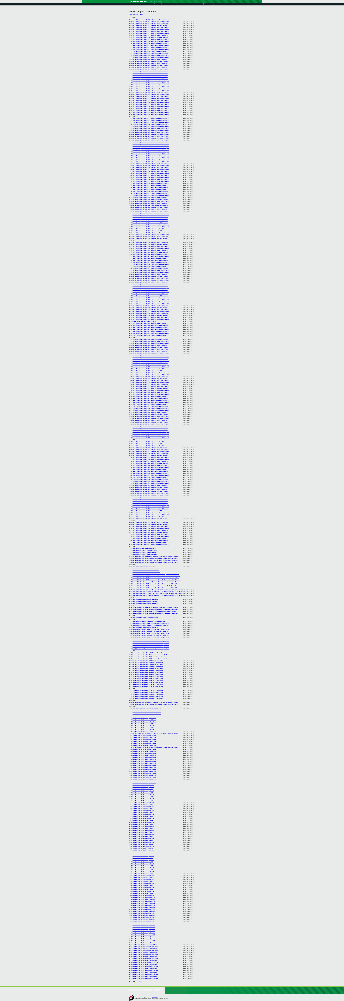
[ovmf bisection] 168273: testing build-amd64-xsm (145, 942)
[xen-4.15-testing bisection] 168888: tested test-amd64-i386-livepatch (150, 499)
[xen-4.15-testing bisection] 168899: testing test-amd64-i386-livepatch (150, 469)
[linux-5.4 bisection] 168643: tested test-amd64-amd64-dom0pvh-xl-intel (150, 647)
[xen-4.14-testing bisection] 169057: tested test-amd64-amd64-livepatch (150, 86)
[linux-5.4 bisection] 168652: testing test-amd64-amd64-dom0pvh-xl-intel (150, 637)
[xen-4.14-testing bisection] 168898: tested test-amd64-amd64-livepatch (150, 467)
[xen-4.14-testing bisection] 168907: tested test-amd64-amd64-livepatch (150, 438)
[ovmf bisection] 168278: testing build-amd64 (143, 925)
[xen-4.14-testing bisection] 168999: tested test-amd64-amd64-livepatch (150, 234)
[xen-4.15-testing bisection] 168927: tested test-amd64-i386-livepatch (150, 398)
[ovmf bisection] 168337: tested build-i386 (142, 808)
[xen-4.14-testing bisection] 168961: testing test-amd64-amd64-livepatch (150, 331)
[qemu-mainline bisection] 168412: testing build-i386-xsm (146, 710)
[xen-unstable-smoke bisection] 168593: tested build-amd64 (147, 692)
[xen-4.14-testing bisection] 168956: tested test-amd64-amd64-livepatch (150, 343)
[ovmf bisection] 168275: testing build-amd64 (143, 937)
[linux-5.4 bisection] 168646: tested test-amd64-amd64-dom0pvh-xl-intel (150, 643)
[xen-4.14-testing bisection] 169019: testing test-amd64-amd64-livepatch (150, 201)
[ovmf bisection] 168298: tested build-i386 (142, 873)
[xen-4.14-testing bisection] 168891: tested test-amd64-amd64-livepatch (150, 483)
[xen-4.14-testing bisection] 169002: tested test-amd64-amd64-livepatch (150, 227)
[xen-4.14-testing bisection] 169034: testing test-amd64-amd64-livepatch (150, 152)
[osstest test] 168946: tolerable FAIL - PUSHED (144, 321)
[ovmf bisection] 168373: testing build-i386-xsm (144, 739)
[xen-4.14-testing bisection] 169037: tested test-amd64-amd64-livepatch (150, 138)
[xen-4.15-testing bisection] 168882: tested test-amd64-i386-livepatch (150, 518)
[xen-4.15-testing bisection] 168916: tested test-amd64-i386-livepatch (150, 422)
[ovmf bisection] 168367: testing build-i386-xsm (144, 753)
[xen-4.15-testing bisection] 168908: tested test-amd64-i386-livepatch (150, 443)
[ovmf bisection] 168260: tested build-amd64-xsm (144, 972)
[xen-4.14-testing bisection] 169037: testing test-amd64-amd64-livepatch (150, 144)
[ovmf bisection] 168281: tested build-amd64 (143, 911)
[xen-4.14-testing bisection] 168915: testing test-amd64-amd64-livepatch (150, 432)
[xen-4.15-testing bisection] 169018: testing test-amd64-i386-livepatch (150, 203)
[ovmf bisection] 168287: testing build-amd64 (143, 897)
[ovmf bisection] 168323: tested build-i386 (142, 832)
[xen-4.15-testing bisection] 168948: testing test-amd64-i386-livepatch (150, 369)
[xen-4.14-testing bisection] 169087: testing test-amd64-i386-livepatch (150, 23)
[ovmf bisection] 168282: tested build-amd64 (143, 907)
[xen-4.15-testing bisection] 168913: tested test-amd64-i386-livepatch (150, 430)
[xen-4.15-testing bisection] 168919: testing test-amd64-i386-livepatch (150, 420)
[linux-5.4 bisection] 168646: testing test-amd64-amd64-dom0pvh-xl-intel (150, 645)
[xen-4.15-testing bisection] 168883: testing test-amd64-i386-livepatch (150, 516)
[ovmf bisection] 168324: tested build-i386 (142, 828)
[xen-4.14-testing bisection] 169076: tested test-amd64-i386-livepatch (150, 37)
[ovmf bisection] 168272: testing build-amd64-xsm (145, 946)
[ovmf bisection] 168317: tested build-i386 (142, 844)
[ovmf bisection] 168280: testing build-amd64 (143, 917)
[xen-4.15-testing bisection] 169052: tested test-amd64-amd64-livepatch (150, 98)
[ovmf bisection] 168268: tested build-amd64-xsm (144, 956)
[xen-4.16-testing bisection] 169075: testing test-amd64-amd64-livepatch (150, 55)
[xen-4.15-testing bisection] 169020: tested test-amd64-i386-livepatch (150, 191)
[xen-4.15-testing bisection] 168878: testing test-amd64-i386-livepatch (150, 538)
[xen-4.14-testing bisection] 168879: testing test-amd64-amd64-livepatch (150, 534)
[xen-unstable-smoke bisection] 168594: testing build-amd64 (147, 690)
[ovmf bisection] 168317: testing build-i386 (143, 846)
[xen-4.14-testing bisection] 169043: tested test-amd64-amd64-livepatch (150, 122)
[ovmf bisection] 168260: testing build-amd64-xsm (145, 974)
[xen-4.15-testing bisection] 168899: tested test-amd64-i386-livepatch (150, 463)
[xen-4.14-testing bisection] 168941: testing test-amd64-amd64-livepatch (150, 386)
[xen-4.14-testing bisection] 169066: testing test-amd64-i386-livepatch (150, 71)
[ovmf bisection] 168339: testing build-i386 (143, 806)
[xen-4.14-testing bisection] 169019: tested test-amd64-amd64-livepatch (150, 195)
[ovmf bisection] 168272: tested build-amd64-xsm (144, 944)
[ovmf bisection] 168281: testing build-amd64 (143, 913)
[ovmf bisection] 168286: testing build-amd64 (143, 901)
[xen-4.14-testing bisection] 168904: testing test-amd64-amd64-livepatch (150, 457)
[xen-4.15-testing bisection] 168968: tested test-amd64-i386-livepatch (150, 307)
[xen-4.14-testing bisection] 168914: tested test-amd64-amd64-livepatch (150, 434)
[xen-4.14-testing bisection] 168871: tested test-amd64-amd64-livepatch (150, 536)
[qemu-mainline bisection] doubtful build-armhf (144, 566)
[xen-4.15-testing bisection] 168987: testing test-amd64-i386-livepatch (150, 274)
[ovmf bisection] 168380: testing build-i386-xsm (144, 722)
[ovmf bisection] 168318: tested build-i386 (142, 840)
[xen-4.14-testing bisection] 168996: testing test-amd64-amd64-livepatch (150, 254)
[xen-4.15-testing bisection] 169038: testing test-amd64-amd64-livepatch (150, 140)
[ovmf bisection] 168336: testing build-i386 (143, 814)
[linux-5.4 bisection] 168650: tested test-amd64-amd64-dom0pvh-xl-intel (150, 639)
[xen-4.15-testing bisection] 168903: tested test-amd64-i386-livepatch (150, 455)
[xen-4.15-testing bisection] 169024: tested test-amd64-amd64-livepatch (150, 173)
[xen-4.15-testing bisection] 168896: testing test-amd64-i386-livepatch (150, 477)
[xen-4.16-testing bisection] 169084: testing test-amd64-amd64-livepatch (150, 27)
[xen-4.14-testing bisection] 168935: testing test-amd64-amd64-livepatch (150, 392)
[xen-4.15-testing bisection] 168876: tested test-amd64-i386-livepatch (150, 540)
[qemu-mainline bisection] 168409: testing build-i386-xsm (146, 714)
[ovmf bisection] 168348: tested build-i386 (142, 789)
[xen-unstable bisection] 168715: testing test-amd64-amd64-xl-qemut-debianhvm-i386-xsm (155, 613)
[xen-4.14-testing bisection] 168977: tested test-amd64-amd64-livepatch (150, 292)
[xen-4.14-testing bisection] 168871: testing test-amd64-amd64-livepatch (150, 544)
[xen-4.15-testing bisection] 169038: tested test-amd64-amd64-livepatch (150, 134)
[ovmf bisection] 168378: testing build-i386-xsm (144, 729)
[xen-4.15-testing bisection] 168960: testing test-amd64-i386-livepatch (150, 335)
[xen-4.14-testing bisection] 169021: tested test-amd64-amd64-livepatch (150, 181)
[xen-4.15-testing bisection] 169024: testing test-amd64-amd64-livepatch (150, 183)
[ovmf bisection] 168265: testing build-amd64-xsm (145, 966)
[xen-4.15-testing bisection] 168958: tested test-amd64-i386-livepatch (150, 339)
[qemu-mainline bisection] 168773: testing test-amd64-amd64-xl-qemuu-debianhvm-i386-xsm (156, 580)
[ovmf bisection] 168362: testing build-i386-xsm (144, 765)
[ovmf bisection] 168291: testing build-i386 (143, 891)
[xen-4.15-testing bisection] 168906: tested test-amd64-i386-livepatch (150, 447)
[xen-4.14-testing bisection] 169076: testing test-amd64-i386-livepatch (150, 51)
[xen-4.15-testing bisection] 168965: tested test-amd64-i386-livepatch (150, 315)
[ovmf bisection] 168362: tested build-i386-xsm (144, 763)
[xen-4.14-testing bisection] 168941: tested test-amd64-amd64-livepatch (150, 382)
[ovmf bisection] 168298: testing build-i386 (143, 875)
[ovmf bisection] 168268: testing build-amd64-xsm (145, 958)
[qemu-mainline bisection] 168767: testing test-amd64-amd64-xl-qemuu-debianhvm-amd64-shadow (157, 591)
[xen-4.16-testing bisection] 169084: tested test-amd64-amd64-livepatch (150, 21)
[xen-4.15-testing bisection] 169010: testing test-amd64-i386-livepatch (150, 217)
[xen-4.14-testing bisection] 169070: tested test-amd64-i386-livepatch (150, 61)
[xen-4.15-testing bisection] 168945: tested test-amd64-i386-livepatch (150, 370)
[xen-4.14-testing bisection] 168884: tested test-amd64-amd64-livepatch (150, 507)
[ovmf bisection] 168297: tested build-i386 (142, 877)
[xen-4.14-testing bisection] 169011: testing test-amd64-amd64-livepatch (150, 213)
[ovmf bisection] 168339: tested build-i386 (142, 804)
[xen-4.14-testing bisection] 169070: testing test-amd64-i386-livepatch (150, 63)
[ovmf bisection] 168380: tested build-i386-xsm (144, 720)
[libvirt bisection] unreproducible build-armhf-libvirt (145, 603)
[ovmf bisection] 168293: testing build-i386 (143, 883)
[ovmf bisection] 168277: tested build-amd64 (143, 927)
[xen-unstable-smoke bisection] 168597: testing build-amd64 (147, 676)
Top (137, 14)
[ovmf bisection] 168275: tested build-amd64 (143, 935)
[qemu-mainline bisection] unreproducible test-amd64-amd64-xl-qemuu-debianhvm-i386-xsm (155, 574)
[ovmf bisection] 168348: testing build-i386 (143, 791)
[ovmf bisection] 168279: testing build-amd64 (143, 921)
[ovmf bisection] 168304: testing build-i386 (143, 864)
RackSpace (154, 997)
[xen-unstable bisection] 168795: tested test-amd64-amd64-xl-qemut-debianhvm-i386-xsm (155, 560)
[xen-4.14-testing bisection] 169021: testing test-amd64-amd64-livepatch (150, 193)
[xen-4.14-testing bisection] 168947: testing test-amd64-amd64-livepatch (150, 372)
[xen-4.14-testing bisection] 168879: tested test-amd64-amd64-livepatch (150, 528)
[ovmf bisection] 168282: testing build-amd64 (143, 909)
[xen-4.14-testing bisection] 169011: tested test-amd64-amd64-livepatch (150, 205)
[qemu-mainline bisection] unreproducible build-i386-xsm (146, 708)
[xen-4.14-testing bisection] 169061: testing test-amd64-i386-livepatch (150, 79)
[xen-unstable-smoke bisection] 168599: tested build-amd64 (147, 666)
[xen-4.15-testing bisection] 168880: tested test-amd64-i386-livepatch (150, 524)
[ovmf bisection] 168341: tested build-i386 (142, 800)
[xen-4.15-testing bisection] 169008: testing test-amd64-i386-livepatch (150, 221)
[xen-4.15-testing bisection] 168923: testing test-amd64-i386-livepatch (150, 412)
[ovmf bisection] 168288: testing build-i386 (143, 895)
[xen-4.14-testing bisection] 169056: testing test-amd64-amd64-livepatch (150, 92)
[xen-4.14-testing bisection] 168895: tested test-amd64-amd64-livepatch (150, 475)
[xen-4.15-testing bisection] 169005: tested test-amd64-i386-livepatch (150, 223)
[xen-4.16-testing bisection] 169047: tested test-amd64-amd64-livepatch (150, 57)
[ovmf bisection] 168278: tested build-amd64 (143, 923)
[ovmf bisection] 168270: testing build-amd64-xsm (145, 950)
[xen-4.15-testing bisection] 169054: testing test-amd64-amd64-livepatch (150, 96)
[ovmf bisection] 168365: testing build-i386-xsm (144, 757)
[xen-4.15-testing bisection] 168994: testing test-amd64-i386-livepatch (150, 258)
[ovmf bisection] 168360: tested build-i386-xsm (144, 767)
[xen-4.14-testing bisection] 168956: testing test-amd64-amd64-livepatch (150, 349)
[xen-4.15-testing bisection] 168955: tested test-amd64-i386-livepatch (150, 347)
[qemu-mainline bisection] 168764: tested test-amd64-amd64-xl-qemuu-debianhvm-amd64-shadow (157, 593)
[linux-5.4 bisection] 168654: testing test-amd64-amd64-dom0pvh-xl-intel (150, 633)
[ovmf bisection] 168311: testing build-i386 (143, 850)
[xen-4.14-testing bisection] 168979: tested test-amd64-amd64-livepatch (150, 280)
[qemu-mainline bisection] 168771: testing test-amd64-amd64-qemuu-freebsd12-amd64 (154, 587)
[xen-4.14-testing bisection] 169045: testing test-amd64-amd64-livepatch (150, 120)
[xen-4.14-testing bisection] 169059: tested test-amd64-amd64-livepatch (150, 83)
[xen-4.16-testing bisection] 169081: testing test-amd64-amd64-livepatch (150, 39)
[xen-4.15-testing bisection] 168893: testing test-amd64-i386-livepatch (150, 489)
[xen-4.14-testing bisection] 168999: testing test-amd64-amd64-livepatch (150, 246)
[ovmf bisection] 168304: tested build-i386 (142, 862)
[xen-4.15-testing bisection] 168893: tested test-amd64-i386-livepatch (150, 487)
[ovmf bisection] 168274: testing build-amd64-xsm (145, 939)
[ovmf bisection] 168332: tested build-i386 (142, 820)
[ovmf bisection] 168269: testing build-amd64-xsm (145, 954)
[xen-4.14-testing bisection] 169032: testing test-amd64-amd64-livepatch (150, 159)
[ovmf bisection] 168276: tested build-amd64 (143, 931)
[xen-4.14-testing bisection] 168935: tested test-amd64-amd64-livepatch (150, 390)
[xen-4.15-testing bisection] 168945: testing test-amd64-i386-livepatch (150, 376)
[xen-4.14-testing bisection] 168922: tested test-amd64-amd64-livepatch (150, 410)
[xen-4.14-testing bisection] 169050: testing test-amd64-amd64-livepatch (150, 110)
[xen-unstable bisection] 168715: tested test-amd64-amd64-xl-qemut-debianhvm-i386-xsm (155, 611)
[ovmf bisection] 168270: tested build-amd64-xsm (144, 948)
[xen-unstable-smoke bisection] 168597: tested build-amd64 (147, 674)
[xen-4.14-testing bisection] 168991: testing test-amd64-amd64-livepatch (150, 262)
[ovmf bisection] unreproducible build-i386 (143, 785)
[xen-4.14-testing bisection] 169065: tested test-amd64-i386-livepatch (150, 73)
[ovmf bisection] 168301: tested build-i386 (142, 869)
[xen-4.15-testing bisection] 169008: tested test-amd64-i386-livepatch (150, 219)
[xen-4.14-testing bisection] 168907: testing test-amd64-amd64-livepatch (150, 449)
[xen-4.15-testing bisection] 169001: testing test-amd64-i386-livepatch (150, 236)
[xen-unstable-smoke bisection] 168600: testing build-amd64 (147, 664)
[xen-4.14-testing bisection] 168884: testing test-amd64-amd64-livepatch (150, 512)
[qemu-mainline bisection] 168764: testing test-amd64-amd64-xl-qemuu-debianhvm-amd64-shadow (157, 595)
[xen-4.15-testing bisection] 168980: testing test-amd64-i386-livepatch (150, 286)
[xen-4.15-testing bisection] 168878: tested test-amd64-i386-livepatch (150, 532)
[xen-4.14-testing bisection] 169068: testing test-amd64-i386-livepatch (150, 67)
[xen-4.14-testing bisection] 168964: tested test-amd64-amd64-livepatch (150, 319)
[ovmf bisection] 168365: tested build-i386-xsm (144, 755)
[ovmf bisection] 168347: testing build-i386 (143, 795)
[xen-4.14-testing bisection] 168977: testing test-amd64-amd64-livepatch (150, 298)
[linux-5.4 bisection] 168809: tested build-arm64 (144, 552)
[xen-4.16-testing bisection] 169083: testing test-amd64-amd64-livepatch (150, 31)
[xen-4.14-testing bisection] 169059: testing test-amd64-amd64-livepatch (150, 85)
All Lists (141, 14)
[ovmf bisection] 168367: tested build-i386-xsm (144, 751)
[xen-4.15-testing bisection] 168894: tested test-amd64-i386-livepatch (150, 479)
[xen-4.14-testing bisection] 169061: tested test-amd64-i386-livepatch (150, 77)
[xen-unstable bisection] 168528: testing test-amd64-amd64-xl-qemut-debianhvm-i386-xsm (155, 704)
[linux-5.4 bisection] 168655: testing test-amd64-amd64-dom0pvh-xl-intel (150, 629)
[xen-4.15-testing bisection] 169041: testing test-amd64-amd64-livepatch (150, 132)
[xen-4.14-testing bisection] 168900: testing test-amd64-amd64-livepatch (150, 465)
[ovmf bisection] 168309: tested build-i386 (142, 852)
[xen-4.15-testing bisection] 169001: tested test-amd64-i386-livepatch (150, 230)
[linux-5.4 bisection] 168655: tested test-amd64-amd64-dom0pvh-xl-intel (150, 625)
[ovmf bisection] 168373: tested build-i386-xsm (144, 737)
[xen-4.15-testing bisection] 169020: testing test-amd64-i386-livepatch (150, 197)
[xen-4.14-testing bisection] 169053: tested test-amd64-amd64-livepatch (150, 94)
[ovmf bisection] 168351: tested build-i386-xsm (144, 779)
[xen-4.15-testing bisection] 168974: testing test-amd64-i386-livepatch (150, 305)
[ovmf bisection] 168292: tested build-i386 (142, 885)
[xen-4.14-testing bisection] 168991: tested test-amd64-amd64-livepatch (150, 256)
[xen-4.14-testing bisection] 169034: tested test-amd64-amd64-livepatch (150, 146)
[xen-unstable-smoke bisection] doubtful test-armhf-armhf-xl (147, 653)
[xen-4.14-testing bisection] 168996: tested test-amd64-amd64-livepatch (150, 248)
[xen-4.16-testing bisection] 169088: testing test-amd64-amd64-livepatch (150, 19)
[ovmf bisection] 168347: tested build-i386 (142, 793)
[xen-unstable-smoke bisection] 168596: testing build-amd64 (147, 680)
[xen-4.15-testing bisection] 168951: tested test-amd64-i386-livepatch (150, 355)
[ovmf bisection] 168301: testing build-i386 (143, 871)
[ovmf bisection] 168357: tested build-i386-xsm (144, 775)
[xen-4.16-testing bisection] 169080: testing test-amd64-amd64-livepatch (150, 43)
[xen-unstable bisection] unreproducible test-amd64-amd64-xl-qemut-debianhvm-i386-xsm (155, 556)
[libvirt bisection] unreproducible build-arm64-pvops (145, 627)
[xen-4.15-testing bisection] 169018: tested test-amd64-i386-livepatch (150, 199)
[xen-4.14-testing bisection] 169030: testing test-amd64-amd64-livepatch (150, 167)
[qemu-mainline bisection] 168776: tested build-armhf (145, 570)
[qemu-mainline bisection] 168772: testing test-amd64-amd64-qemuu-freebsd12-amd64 (154, 583)
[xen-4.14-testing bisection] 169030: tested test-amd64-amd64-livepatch (150, 161)
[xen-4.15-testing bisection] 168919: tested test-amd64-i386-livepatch (150, 414)
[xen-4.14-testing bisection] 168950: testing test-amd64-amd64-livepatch (150, 365)
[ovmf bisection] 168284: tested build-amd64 (143, 903)
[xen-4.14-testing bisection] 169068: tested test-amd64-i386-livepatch (150, 65)
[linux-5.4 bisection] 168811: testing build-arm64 (144, 550)
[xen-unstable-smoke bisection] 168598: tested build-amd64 (147, 670)
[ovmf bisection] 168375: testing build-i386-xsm (144, 735)
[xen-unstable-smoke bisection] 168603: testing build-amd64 (147, 660)
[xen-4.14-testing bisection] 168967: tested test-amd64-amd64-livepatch (150, 311)
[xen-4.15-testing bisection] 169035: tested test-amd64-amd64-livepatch (150, 142)
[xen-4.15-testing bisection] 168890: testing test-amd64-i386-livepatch (150, 497)
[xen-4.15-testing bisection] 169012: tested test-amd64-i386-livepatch (150, 207)
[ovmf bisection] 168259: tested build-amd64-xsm (144, 976)
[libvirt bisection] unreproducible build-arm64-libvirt (145, 599)
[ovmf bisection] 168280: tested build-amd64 (143, 915)
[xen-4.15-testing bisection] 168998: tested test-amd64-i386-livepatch (150, 244)
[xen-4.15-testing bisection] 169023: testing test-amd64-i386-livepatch (150, 185)
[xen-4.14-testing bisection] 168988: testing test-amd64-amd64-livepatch (150, 270)
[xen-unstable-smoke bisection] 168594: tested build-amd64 (147, 686)
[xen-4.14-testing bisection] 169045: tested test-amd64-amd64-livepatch (150, 112)
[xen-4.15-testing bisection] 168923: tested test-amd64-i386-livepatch (150, 406)
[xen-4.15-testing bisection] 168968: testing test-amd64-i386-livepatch (150, 313)
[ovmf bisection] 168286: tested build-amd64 (143, 899)
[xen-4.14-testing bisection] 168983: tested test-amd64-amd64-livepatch (150, 272)
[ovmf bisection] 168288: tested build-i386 (142, 893)
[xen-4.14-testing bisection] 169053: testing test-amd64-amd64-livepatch (150, 100)
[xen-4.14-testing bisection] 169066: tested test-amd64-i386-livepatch (150, 69)
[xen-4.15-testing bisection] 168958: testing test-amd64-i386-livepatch (150, 345)
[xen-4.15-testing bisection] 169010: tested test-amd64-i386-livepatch (150, 211)
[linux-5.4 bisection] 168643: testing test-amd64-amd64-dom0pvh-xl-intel (150, 649)
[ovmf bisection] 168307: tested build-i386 (142, 858)
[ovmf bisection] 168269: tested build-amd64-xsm (144, 952)
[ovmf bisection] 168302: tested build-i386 (142, 866)
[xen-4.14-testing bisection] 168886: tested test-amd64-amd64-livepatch (150, 495)
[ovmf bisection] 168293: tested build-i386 (142, 881)
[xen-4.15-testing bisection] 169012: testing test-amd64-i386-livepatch (150, 209)
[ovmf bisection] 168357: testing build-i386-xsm (144, 777)
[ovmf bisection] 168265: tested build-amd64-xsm (144, 964)
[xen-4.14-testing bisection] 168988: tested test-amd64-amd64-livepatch (150, 264)
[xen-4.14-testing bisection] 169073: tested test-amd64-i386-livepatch (150, 53)
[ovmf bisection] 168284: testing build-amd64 (143, 905)
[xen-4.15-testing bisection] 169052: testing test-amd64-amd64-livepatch (150, 104)
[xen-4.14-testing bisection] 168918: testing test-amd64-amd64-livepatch (150, 424)
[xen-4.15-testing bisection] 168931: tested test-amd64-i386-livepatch (150, 388)
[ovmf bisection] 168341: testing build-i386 (143, 802)
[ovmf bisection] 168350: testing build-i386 (143, 787)
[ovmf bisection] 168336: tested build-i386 (142, 812)
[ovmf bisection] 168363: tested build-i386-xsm (144, 759)
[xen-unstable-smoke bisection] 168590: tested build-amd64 (147, 696)
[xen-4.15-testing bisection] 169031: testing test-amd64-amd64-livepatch (150, 163)
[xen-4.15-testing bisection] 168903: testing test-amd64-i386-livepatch (150, 461)
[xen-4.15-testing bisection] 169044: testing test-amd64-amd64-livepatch (150, 124)
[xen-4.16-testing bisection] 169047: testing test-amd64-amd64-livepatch (150, 118)
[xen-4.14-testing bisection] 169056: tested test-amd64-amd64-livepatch (150, 90)
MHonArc (140, 981)
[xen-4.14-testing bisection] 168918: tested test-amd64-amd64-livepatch (150, 418)
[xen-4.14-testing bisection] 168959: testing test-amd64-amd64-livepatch (150, 341)
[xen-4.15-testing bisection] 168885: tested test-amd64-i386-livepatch (150, 503)
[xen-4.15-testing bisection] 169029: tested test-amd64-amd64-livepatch (150, 165)
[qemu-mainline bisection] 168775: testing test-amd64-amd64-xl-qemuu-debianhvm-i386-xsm (156, 576)
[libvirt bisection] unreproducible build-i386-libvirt (144, 601)
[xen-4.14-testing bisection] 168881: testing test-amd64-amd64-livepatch (150, 526)
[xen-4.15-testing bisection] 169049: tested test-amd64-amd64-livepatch (150, 106)
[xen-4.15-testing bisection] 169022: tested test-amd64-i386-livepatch (150, 187)
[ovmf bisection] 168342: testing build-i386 (143, 798)
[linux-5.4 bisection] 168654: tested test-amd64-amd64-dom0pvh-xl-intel (150, 631)
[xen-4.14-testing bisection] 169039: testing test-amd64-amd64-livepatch (150, 136)
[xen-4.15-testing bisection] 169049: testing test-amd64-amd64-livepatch (150, 108)
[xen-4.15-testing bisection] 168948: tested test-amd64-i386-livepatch (150, 363)
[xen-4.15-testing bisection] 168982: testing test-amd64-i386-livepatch (150, 282)
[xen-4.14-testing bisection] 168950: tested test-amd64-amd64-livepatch (150, 361)
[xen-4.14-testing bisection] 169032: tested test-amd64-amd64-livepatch (150, 154)
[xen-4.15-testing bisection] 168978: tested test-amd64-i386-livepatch (150, 290)
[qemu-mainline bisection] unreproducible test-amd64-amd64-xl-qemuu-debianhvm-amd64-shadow (157, 589)
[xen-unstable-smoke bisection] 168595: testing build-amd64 (147, 684)
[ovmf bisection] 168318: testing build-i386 (143, 842)
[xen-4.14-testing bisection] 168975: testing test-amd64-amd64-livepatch (150, 301)
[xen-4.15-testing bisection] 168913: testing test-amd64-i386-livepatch (150, 441)
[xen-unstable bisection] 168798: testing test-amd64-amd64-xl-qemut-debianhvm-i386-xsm (155, 558)
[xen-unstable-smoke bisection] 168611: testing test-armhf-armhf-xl (149, 654)
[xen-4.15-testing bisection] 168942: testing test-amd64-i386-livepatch (150, 384)
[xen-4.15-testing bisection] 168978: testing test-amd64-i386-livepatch (150, 294)
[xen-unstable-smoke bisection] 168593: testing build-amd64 (147, 694)
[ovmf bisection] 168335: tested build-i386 (142, 816)
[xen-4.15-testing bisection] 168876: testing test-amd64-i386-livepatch (150, 542)
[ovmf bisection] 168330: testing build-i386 (143, 826)
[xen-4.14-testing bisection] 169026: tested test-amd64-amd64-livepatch (150, 177)
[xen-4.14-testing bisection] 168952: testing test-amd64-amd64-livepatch (150, 357)
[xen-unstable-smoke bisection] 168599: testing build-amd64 (147, 668)
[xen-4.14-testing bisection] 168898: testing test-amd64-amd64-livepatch (150, 473)
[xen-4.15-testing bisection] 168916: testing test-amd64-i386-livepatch (150, 428)
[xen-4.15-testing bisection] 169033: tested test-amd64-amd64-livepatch (150, 150)
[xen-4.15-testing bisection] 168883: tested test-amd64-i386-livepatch (150, 511)
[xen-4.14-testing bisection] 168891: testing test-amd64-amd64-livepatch (150, 493)
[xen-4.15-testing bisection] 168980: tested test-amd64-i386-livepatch (150, 284)
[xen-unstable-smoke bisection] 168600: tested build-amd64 (147, 662)
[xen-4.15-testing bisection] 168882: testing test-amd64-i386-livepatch (150, 522)
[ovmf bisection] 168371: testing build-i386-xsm (144, 743)
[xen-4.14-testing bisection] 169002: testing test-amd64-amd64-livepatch (150, 232)
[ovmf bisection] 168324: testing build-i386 (143, 830)
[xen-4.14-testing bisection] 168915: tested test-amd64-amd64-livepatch (150, 426)
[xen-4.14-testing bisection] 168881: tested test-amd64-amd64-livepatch (150, 514)
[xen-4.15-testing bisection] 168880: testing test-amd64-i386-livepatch (150, 530)
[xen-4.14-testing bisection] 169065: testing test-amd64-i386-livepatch (150, 75)
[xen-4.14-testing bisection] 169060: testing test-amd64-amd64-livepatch (150, 81)
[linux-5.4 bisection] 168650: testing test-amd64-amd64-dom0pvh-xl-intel (150, 641)
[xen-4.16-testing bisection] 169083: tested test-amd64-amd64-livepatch (150, 29)
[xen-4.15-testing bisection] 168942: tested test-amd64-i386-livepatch (150, 378)
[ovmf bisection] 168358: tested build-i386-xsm (144, 771)
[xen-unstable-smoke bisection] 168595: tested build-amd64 (147, 682)
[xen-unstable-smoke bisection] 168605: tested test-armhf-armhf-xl (149, 656)
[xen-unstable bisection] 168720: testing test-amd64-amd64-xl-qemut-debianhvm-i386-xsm (155, 609)
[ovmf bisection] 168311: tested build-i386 (142, 848)
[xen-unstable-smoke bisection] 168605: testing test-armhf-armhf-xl (149, 658)
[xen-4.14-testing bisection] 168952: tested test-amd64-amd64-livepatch (150, 353)
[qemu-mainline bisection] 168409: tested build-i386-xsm (146, 712)
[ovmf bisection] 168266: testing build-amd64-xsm (145, 962)
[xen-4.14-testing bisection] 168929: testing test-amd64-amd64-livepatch (150, 400)
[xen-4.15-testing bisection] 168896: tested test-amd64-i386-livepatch (150, 471)
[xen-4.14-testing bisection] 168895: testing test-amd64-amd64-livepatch (150, 481)
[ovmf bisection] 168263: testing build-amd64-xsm (145, 970)
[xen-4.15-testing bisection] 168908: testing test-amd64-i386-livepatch (150, 445)
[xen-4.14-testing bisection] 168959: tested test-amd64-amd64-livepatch (150, 333)
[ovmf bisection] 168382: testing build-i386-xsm (144, 718)
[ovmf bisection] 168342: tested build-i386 (142, 797)
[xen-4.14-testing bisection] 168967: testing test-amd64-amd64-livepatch (150, 317)
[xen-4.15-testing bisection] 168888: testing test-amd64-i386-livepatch (150, 501)
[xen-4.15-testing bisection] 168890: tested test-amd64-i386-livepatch (150, 491)
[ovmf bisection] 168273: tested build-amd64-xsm (144, 940)
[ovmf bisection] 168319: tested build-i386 (142, 836)
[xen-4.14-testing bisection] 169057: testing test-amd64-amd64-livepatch (150, 88)
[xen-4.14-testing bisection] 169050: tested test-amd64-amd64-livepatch (150, 102)
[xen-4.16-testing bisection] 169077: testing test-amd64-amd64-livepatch (150, 47)
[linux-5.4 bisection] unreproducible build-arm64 (144, 548)
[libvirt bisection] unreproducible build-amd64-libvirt (145, 617)
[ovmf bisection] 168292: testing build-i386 (143, 887)
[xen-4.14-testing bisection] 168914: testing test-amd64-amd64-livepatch (150, 436)
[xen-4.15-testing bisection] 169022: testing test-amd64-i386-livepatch (150, 189)
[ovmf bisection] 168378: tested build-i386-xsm (144, 727)
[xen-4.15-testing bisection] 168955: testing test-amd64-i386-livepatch (150, 351)
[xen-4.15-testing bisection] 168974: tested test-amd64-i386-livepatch (150, 296)
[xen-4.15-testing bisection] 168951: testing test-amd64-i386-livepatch (150, 359)
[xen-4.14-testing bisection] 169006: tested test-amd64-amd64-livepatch (150, 215)
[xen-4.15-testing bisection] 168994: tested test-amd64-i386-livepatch (150, 252)
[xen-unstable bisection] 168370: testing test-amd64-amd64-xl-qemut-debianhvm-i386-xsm (155, 747)
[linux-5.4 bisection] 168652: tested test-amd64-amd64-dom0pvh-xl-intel (150, 635)
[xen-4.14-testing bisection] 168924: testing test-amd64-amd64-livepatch (150, 408)
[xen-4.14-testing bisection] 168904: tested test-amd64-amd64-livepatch (150, 451)
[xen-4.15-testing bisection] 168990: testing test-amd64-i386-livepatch (150, 266)
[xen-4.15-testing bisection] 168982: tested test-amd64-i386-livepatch (150, 276)
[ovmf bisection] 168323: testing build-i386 (143, 834)
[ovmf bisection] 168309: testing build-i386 (143, 856)
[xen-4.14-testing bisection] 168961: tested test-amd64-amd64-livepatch (150, 329)
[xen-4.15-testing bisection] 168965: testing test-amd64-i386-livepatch (150, 323)
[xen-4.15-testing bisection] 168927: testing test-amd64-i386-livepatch (150, 404)
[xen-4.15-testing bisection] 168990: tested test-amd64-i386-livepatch (150, 260)
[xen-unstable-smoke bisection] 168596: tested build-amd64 (147, 678)
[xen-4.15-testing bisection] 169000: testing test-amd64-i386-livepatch (150, 242)
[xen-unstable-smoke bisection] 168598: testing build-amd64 (147, 672)
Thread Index (132, 14)
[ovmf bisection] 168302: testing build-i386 (143, 868)
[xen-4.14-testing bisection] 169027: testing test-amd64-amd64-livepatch (150, 175)
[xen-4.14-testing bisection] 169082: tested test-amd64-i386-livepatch (150, 25)
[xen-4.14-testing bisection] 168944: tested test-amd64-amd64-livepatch (150, 374)
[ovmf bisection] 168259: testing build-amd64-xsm (145, 978)
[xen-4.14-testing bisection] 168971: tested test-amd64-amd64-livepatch (150, 303)
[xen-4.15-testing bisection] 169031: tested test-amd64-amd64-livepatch (150, 157)
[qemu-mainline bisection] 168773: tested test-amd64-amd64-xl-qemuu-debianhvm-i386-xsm (155, 578)
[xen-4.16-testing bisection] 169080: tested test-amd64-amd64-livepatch (150, 41)
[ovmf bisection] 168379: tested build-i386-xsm (144, 724)
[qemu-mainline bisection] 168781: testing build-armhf (146, 568)
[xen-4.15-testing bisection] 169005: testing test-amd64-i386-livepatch (150, 228)
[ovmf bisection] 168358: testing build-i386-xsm (144, 773)
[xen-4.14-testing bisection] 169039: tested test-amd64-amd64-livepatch (150, 130)
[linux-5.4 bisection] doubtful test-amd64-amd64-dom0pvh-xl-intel (148, 621)
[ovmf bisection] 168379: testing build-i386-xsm (144, 726)
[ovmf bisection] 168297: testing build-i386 (143, 879)
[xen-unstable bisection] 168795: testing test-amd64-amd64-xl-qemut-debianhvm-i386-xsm (155, 562)
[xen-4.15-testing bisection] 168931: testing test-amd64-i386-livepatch (150, 396)
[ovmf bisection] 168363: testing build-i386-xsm (144, 761)
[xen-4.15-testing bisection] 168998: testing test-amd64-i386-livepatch (150, 250)
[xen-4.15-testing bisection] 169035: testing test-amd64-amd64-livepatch (150, 148)
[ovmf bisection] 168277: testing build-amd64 (143, 929)
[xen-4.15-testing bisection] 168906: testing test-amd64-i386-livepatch (150, 453)
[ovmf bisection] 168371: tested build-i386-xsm (144, 741)
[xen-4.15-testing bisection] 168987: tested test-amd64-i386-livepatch (150, 268)
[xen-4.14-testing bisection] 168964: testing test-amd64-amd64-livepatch (150, 327)
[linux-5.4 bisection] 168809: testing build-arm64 (144, 554)
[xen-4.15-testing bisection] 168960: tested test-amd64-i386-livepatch (150, 325)
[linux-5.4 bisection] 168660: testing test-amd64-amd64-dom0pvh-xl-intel (150, 623)
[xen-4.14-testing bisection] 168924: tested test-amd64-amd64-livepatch (150, 402)
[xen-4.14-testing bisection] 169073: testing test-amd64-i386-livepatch (150, 59)
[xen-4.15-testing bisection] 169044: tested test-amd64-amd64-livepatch (150, 114)
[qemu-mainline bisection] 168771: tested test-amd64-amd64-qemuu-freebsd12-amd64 (154, 585)
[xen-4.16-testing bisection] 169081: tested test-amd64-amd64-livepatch (150, 33)
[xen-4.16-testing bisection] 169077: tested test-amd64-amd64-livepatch (150, 45)
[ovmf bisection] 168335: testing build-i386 (143, 818)
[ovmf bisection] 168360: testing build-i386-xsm (144, 769)
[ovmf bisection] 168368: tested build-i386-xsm (144, 745)
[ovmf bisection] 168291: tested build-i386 (142, 889)
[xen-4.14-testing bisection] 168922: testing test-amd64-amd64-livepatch (150, 416)
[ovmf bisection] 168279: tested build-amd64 (143, 919)
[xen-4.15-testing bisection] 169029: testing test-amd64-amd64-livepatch (150, 171)
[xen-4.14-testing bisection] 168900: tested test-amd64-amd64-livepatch (150, 459)
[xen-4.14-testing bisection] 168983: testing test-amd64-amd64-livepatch (150, 278)
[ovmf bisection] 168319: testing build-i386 (143, 838)
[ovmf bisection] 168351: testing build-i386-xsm (144, 783)
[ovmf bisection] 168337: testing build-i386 (143, 810)
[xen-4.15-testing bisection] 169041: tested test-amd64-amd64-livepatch (150, 126)
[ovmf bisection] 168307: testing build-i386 (143, 860)
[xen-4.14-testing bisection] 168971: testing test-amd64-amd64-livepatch (150, 309)
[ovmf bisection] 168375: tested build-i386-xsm (144, 731)
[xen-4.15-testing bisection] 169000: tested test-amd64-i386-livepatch (150, 238)
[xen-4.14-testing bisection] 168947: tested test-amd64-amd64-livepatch (150, 367)
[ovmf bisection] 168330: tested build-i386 (142, 824)
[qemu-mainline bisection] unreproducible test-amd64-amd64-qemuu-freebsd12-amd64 (154, 582)
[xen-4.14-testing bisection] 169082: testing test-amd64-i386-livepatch (150, 35)
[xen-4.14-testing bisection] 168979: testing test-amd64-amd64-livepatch (150, 288)
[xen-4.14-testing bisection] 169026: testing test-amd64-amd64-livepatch (150, 179)
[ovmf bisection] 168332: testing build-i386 (143, 822)
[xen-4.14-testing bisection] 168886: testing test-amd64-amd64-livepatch (150, 505)
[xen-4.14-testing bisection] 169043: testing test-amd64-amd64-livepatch (150, 128)
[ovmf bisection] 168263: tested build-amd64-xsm (144, 968)
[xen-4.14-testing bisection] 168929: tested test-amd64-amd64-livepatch (150, 394)
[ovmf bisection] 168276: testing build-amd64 (143, 933)
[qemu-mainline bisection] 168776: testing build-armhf (146, 572)
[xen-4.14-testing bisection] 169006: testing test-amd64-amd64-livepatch (150, 225)
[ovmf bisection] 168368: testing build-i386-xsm (144, 749)
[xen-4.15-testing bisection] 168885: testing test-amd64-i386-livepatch (150, 509)
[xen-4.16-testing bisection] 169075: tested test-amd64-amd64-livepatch (150, 49)
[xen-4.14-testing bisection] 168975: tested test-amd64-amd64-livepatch (150, 299)
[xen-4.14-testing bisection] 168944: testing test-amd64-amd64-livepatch (150, 380)
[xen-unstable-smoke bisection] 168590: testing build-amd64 (147, 698)
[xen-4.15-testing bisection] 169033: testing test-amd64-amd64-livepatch (150, 156)
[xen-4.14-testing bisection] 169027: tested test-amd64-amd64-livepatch (150, 169)
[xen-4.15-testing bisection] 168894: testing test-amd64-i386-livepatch (150, 485)
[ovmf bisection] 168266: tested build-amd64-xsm (144, 960)
